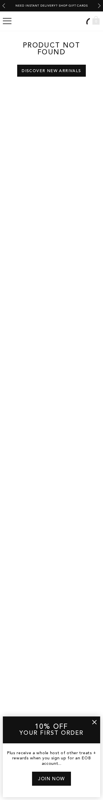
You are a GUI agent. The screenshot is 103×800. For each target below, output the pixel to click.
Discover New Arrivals (51, 71)
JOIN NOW (51, 779)
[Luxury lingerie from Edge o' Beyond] (51, 21)
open (7, 21)
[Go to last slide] (3, 5)
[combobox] (87, 21)
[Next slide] (99, 5)
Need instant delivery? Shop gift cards (51, 5)
